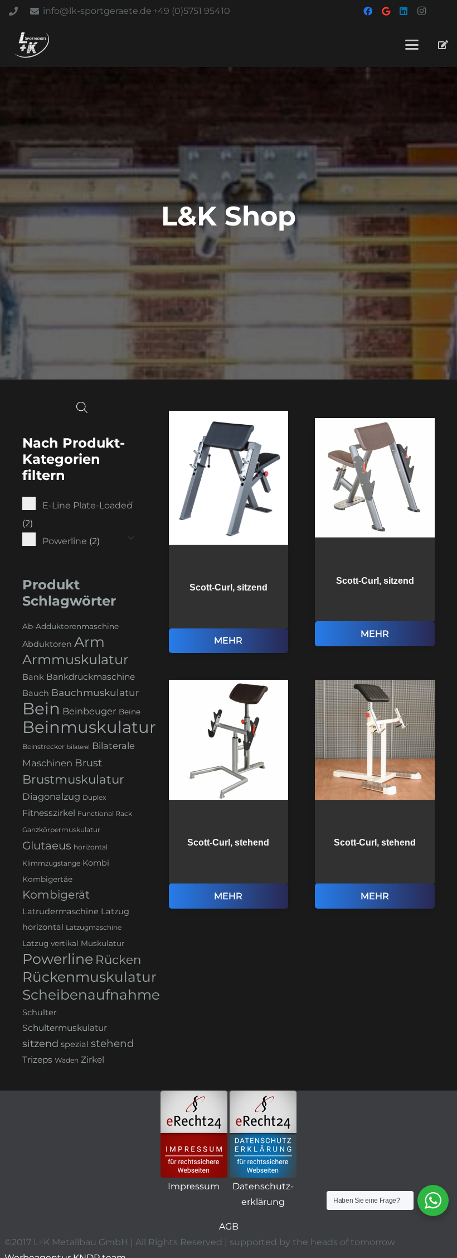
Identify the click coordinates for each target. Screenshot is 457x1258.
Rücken (118, 959)
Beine (129, 711)
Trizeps (37, 1059)
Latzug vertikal (50, 943)
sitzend (40, 1044)
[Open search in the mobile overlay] (81, 407)
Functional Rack (104, 813)
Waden (67, 1060)
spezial (75, 1044)
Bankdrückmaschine (90, 676)
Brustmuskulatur (73, 779)
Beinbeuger (89, 711)
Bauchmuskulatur (95, 692)
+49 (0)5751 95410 (191, 11)
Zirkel (92, 1059)
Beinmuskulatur (89, 727)
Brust (88, 763)
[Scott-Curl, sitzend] (229, 532)
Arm (89, 641)
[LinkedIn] (403, 11)
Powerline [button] (71, 541)
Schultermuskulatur (64, 1027)
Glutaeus (46, 845)
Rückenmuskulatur (89, 976)
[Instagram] (421, 11)
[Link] (443, 44)
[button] (412, 44)
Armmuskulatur (75, 659)
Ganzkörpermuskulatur (61, 829)
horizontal (91, 847)
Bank (33, 677)
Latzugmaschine (93, 927)
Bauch (35, 693)
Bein (41, 708)
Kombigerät (56, 894)
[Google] (386, 11)
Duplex (94, 797)
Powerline (57, 958)
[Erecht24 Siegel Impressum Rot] (194, 1134)
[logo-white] (32, 45)
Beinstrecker (43, 746)
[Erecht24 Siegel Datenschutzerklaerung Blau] (263, 1134)
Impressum (194, 1186)
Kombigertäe (47, 879)
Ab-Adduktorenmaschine (70, 626)
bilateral (78, 747)
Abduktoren (47, 644)
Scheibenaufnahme (91, 994)
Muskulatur (102, 943)
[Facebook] (368, 11)
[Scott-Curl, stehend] (229, 794)
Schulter (39, 1012)
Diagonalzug (51, 796)
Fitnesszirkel (48, 813)
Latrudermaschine (60, 911)
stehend (112, 1043)
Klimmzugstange (51, 863)
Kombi (95, 863)
